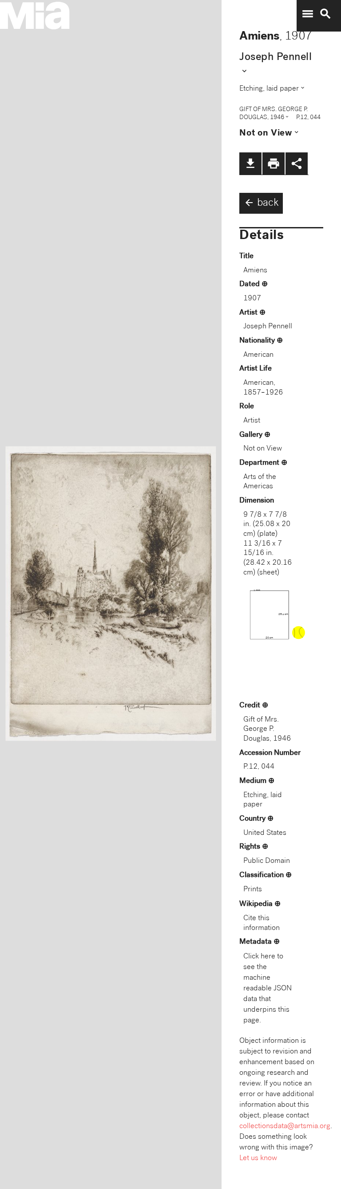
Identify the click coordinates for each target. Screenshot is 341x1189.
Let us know (258, 1158)
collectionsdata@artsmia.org (284, 1126)
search (325, 13)
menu (307, 13)
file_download (250, 163)
